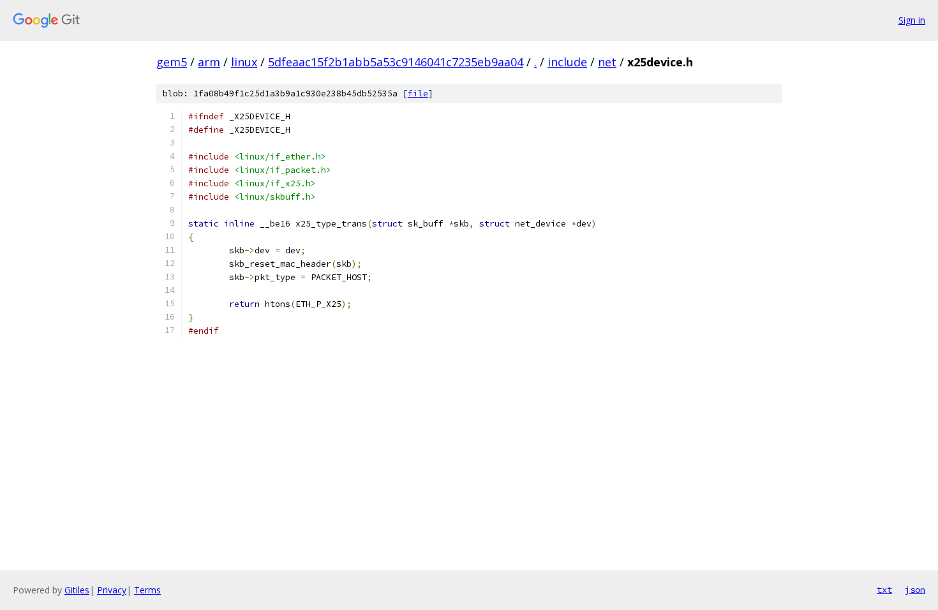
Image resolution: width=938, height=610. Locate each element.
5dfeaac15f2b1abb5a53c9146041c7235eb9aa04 (395, 62)
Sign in (911, 20)
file (418, 93)
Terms (147, 590)
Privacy (111, 590)
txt (884, 589)
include (567, 62)
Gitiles (76, 590)
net (607, 62)
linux (244, 62)
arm (209, 62)
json (915, 589)
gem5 (171, 62)
